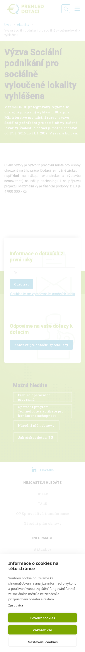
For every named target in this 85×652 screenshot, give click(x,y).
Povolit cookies (42, 618)
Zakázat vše (42, 630)
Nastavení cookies (43, 642)
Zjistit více (15, 605)
